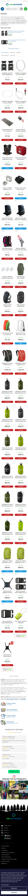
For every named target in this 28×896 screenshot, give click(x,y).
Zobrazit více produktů (13, 48)
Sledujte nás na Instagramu (14, 779)
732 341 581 (6, 827)
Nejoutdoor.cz (6, 830)
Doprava (8, 1)
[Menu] (2, 9)
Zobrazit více (14, 771)
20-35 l (16, 573)
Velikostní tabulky (5, 854)
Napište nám (4, 863)
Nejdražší (18, 52)
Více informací (5, 884)
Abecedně (12, 55)
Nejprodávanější (5, 55)
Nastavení (14, 888)
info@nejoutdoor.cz (7, 825)
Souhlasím (14, 892)
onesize (3, 230)
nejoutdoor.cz (6, 832)
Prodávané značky (5, 861)
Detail (7, 168)
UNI (2, 170)
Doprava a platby (5, 846)
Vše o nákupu (4, 850)
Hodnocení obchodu (14, 729)
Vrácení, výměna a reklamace (7, 852)
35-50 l (2, 573)
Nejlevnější (12, 52)
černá (2, 603)
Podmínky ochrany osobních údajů (9, 859)
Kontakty (3, 1)
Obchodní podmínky (6, 856)
